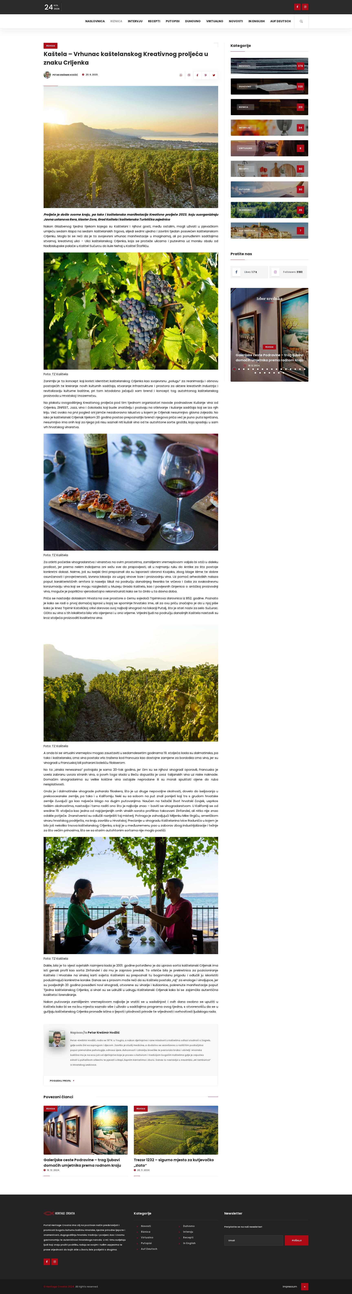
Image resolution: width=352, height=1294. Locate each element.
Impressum (290, 1286)
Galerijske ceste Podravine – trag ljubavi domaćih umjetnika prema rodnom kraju (269, 358)
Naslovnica (95, 21)
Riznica (116, 21)
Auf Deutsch (280, 21)
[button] (234, 369)
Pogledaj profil (60, 1080)
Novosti (236, 21)
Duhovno (193, 21)
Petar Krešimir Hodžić (104, 1033)
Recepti (154, 21)
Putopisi (172, 21)
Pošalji (296, 1240)
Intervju (135, 21)
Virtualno (214, 21)
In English (257, 21)
